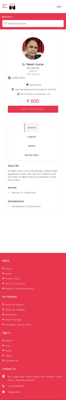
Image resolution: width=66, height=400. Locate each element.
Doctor (8, 350)
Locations (31, 136)
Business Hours (31, 155)
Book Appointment (33, 109)
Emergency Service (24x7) (18, 324)
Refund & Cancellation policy (19, 288)
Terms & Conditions (15, 283)
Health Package (13, 319)
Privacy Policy (12, 278)
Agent (8, 355)
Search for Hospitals (15, 309)
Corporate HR (12, 360)
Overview (32, 127)
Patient (8, 340)
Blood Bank (11, 314)
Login (58, 6)
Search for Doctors (14, 304)
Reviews (31, 145)
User (7, 345)
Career (8, 273)
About (8, 268)
